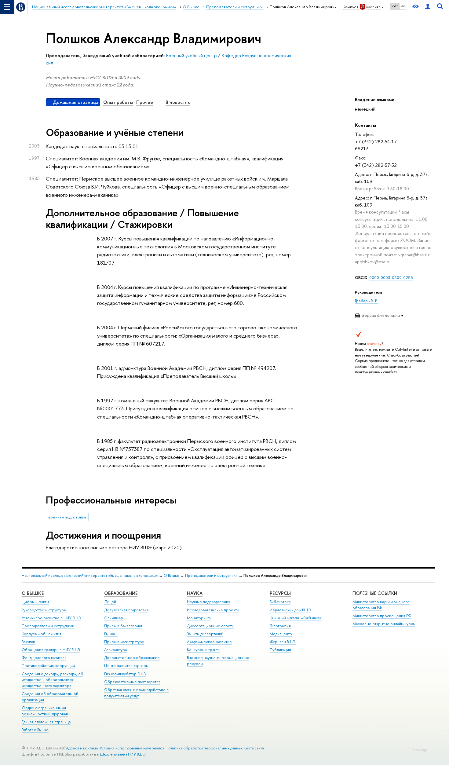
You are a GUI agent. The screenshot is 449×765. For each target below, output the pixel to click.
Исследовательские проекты (213, 610)
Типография (280, 625)
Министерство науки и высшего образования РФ (381, 604)
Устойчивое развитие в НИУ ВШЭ (51, 617)
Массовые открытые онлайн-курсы (383, 623)
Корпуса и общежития (41, 633)
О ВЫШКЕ (33, 593)
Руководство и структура (44, 610)
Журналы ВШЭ (283, 641)
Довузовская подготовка (126, 610)
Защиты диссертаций (205, 633)
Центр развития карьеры (126, 665)
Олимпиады (114, 617)
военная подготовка (67, 517)
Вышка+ (111, 633)
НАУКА (195, 593)
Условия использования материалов (132, 748)
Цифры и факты (35, 601)
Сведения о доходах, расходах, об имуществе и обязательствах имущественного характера (52, 680)
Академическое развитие (209, 641)
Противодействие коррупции (48, 665)
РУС (395, 6)
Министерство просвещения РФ (381, 615)
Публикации (280, 649)
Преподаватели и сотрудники (211, 575)
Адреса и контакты (82, 748)
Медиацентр (281, 633)
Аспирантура (115, 649)
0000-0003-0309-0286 (391, 277)
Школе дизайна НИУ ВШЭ (123, 754)
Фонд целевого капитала (44, 657)
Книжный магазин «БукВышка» (296, 617)
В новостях (178, 102)
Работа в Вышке (35, 729)
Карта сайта (253, 748)
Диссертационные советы (210, 625)
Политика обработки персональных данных (204, 748)
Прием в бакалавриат (123, 625)
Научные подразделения (208, 601)
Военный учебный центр (191, 55)
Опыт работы (118, 102)
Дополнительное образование (132, 657)
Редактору (419, 750)
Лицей (110, 601)
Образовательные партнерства (132, 681)
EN (403, 6)
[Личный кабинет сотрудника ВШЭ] (427, 7)
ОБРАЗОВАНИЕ (120, 593)
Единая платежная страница (46, 721)
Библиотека (280, 601)
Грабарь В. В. (366, 300)
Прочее (144, 102)
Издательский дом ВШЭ (290, 610)
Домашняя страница (75, 102)
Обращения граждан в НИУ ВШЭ (51, 649)
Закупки (28, 641)
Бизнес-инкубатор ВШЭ (125, 673)
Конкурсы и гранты (203, 649)
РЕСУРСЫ (280, 593)
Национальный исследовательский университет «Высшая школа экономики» (90, 575)
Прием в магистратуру (124, 641)
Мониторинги (199, 617)
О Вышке (171, 575)
